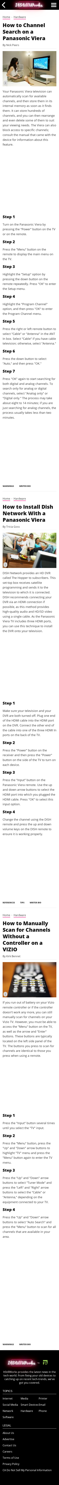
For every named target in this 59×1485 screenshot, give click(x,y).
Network (8, 1411)
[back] (5, 5)
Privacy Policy (11, 1464)
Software (8, 1417)
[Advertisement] (29, 180)
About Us (8, 1433)
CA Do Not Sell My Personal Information (27, 1470)
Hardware (20, 17)
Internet (8, 1398)
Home (6, 17)
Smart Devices (29, 1404)
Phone (43, 1411)
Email (42, 1404)
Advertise (8, 1439)
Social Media (10, 1404)
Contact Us (9, 1445)
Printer (43, 1398)
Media (24, 1398)
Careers (7, 1451)
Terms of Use (11, 1458)
